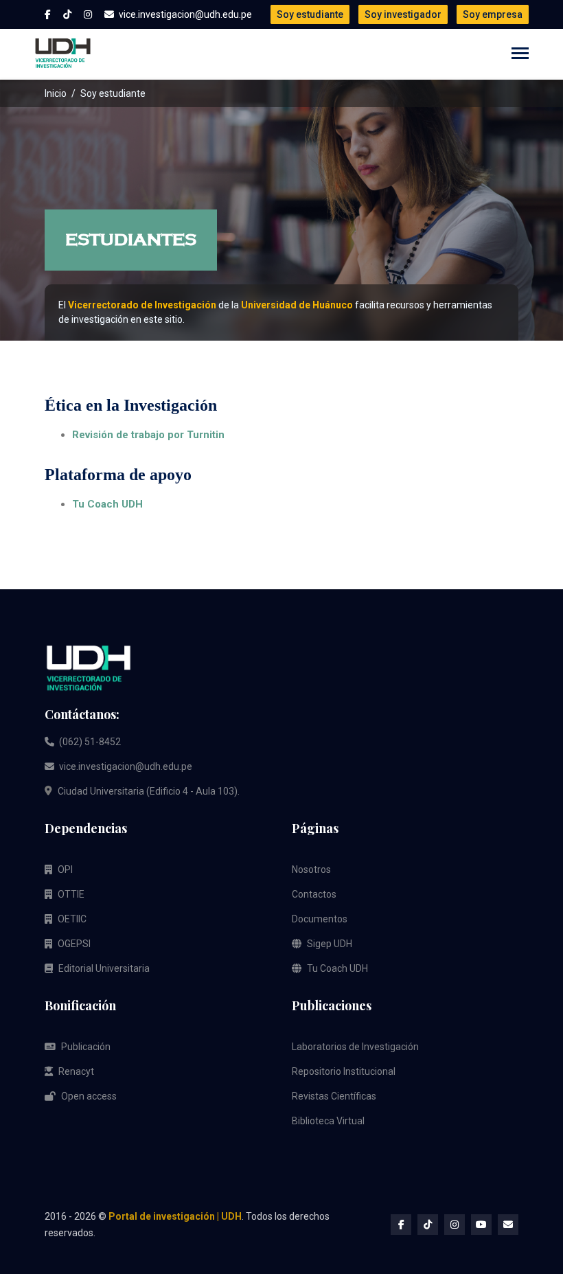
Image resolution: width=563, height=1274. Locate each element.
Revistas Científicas (334, 1096)
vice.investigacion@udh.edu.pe (124, 766)
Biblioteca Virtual (328, 1120)
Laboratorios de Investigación (355, 1046)
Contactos (314, 894)
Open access (89, 1096)
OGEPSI (74, 943)
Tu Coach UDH (107, 504)
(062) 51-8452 (89, 741)
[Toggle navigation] (520, 54)
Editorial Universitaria (104, 968)
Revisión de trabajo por (148, 435)
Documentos (319, 918)
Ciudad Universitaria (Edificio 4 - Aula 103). (149, 791)
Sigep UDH (329, 943)
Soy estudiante (310, 14)
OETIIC (72, 918)
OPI (65, 869)
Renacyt (76, 1071)
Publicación (86, 1046)
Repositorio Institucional (343, 1071)
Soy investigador (403, 14)
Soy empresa (492, 14)
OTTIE (71, 894)
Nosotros (311, 869)
